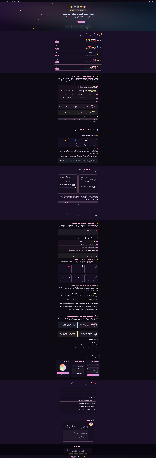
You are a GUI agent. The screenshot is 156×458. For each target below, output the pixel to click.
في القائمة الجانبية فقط (80, 373)
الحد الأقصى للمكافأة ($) (96, 370)
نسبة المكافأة (97, 366)
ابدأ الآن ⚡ (73, 456)
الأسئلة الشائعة (3, 1)
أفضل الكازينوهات (19, 1)
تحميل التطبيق (8, 1)
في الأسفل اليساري (80, 366)
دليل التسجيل (13, 1)
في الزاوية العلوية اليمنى (80, 368)
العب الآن (57, 48)
